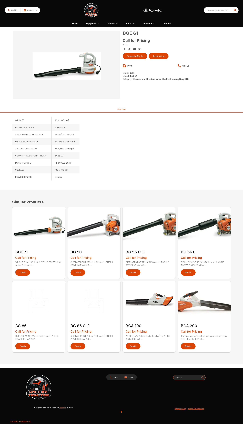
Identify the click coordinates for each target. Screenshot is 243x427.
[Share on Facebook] (124, 48)
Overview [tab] (121, 109)
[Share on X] (129, 48)
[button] (13, 10)
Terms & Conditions (196, 409)
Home (75, 23)
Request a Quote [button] (135, 56)
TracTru (62, 408)
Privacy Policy (180, 409)
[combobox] (221, 10)
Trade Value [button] (158, 56)
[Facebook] (121, 412)
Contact (167, 23)
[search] (235, 10)
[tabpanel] (66, 65)
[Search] (202, 377)
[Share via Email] (134, 48)
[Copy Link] (139, 48)
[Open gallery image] (66, 65)
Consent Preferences (20, 421)
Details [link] (22, 272)
